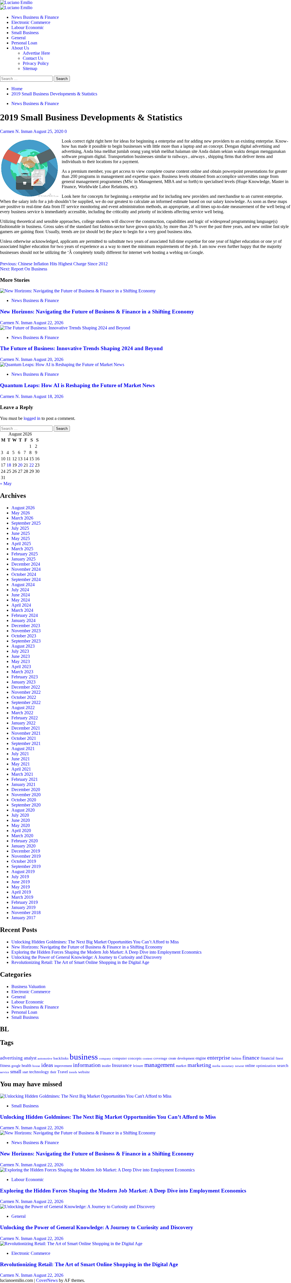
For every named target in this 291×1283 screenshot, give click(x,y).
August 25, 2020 (49, 131)
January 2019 (23, 907)
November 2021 (26, 733)
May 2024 (20, 600)
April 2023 (21, 666)
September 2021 (26, 743)
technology (39, 1071)
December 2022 (25, 687)
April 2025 (21, 543)
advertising (11, 1058)
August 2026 (23, 507)
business (84, 1056)
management (159, 1065)
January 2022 (23, 722)
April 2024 (21, 605)
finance (250, 1057)
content (147, 1058)
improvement (63, 1066)
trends (73, 1072)
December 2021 (25, 728)
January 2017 (23, 917)
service (4, 1072)
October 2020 (23, 799)
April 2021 (21, 769)
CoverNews (47, 1280)
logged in (32, 418)
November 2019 (26, 856)
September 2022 (26, 702)
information (87, 1065)
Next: (23, 268)
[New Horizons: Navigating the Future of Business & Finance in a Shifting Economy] (78, 290)
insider (106, 1066)
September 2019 (26, 866)
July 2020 (20, 815)
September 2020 (26, 804)
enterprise (218, 1057)
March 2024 (22, 610)
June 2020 (20, 820)
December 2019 (25, 851)
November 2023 (26, 630)
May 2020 (20, 825)
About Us (20, 48)
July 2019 (20, 876)
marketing (199, 1065)
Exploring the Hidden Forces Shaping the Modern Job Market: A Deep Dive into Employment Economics (106, 952)
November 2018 (26, 912)
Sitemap (30, 68)
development (185, 1058)
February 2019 (24, 902)
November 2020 (26, 794)
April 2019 (21, 892)
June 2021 (20, 758)
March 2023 (22, 671)
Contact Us (33, 58)
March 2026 (22, 518)
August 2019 (23, 871)
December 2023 (25, 625)
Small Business (25, 32)
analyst (30, 1058)
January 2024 (23, 620)
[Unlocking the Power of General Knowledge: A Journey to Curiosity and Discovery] (77, 1206)
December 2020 (25, 789)
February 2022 (24, 717)
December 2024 (25, 564)
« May (6, 483)
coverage (160, 1058)
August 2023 (23, 646)
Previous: (54, 263)
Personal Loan (24, 42)
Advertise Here (36, 53)
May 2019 (20, 886)
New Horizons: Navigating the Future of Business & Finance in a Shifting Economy (97, 312)
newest (239, 1066)
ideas (47, 1065)
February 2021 (24, 779)
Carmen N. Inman (16, 131)
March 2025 (22, 548)
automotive (45, 1058)
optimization (266, 1066)
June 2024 (20, 594)
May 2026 (20, 512)
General (18, 37)
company (105, 1058)
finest (279, 1058)
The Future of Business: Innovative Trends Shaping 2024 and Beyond (81, 348)
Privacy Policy (36, 63)
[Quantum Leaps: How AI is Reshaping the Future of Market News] (62, 364)
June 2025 (20, 533)
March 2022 (22, 712)
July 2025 (20, 528)
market (181, 1066)
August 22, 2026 (48, 322)
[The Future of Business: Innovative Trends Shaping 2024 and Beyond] (65, 327)
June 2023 (20, 656)
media (216, 1066)
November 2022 (26, 692)
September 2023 (26, 641)
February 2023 (24, 676)
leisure (138, 1066)
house (36, 1066)
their (53, 1072)
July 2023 (20, 651)
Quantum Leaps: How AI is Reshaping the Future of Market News (77, 385)
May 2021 (20, 763)
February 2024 (24, 615)
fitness (5, 1066)
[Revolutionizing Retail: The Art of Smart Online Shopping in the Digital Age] (71, 1243)
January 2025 (23, 559)
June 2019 (20, 881)
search (282, 1065)
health (26, 1065)
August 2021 (23, 748)
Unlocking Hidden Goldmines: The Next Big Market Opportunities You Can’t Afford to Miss (95, 941)
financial (268, 1058)
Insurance (122, 1065)
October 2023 (23, 635)
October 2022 (23, 697)
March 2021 (22, 774)
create (172, 1058)
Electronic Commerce (30, 22)
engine (201, 1058)
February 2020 (24, 840)
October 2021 (23, 738)
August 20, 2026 (48, 359)
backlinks (60, 1058)
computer (119, 1058)
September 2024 (26, 579)
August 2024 (23, 584)
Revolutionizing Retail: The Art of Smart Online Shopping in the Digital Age (80, 962)
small (15, 1071)
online (250, 1065)
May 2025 (20, 538)
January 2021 (23, 784)
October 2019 (23, 861)
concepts (135, 1058)
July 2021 (20, 753)
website (84, 1072)
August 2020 (23, 810)
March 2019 (22, 897)
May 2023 (20, 661)
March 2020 (22, 835)
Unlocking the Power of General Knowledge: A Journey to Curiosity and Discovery (86, 957)
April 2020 (21, 830)
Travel (62, 1072)
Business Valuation (28, 986)
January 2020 (23, 845)
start (25, 1072)
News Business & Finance (35, 17)
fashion (236, 1058)
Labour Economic (27, 27)
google (15, 1066)
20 (20, 465)
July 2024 (20, 589)
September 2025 (26, 523)
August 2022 (23, 707)
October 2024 (23, 574)
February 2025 (24, 553)
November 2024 (26, 569)
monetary (227, 1066)
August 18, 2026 (48, 396)
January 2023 (23, 682)
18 (9, 465)
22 (31, 465)
